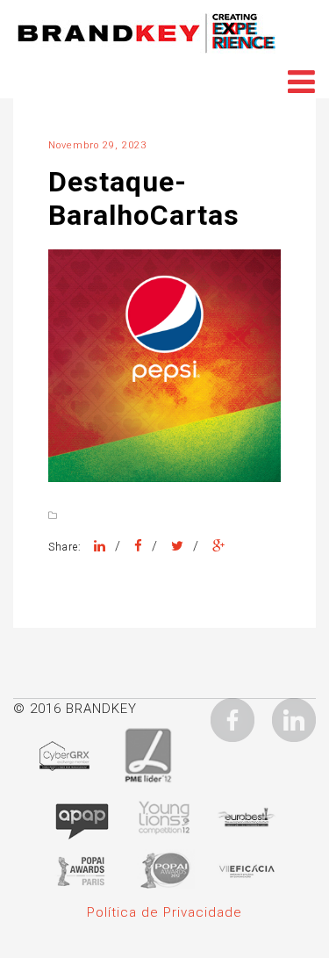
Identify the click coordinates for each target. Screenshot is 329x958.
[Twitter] (177, 546)
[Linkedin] (294, 719)
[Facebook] (138, 546)
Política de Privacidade (164, 912)
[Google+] (218, 546)
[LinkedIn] (100, 546)
